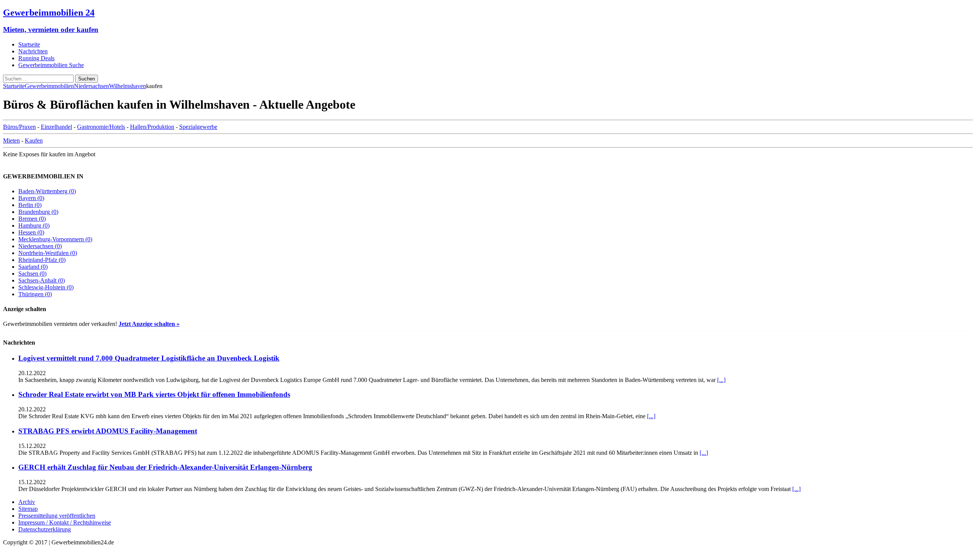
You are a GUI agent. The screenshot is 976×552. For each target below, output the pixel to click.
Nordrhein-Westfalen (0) (47, 253)
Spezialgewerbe (198, 127)
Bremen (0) (32, 218)
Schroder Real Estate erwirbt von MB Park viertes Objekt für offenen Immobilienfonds (154, 394)
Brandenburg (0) (38, 212)
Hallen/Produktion (152, 127)
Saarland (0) (33, 266)
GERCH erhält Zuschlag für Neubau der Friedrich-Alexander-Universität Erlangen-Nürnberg (165, 467)
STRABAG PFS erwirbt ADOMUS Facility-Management (107, 431)
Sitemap (28, 508)
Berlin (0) (30, 205)
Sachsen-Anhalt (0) (41, 280)
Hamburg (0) (34, 225)
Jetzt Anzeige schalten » (149, 324)
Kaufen (34, 140)
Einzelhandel (56, 127)
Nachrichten (33, 51)
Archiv (26, 502)
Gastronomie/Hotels (101, 127)
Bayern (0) (31, 198)
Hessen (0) (31, 232)
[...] (721, 380)
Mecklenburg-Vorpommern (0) (55, 239)
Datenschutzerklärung (44, 529)
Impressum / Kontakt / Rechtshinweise (64, 522)
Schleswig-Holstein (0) (46, 287)
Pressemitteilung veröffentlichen (56, 515)
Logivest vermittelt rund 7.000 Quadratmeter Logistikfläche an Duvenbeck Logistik (148, 358)
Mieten (11, 140)
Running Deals (36, 58)
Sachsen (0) (32, 273)
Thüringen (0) (35, 294)
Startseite (29, 44)
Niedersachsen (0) (40, 246)
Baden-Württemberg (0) (47, 191)
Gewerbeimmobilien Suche (51, 65)
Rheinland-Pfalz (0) (42, 260)
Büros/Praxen (19, 127)
